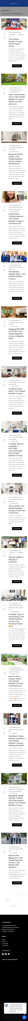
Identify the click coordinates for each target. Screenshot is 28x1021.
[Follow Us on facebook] (3, 954)
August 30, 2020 (15, 611)
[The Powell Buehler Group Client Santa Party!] (14, 24)
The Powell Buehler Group (15, 32)
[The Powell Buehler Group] (14, 3)
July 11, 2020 (14, 853)
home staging (12, 322)
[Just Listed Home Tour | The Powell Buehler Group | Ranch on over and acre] (14, 79)
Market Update (19, 267)
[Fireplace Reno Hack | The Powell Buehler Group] (14, 371)
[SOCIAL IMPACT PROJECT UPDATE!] (14, 542)
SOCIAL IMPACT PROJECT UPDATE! (16, 559)
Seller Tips (18, 669)
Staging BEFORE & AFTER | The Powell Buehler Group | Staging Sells (16, 333)
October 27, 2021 (15, 151)
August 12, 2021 (12, 269)
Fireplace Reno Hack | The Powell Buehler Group (17, 391)
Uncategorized (17, 671)
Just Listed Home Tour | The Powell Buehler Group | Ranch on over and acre (17, 99)
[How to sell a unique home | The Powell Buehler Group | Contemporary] (14, 659)
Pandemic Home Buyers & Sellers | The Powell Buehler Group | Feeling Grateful (17, 740)
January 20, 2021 (15, 386)
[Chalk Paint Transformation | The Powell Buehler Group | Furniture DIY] (14, 197)
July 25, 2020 (14, 793)
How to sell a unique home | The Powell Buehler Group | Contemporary (16, 681)
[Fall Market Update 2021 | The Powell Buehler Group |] (14, 256)
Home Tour (20, 90)
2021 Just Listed (13, 382)
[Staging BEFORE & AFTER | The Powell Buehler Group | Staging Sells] (14, 312)
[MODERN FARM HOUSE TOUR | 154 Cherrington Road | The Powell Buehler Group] (14, 778)
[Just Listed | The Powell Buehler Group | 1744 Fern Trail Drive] (14, 488)
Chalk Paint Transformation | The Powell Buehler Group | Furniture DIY (16, 218)
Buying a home (13, 267)
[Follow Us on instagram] (6, 954)
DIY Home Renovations (14, 207)
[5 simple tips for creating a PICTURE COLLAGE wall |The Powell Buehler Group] (14, 426)
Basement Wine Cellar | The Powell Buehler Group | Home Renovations (16, 159)
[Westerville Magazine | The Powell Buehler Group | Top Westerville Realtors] (14, 838)
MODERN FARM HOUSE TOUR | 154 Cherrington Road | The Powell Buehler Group (17, 800)
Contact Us (5, 945)
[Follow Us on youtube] (9, 954)
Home (3, 939)
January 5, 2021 (15, 503)
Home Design (12, 147)
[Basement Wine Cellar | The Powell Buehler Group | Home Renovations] (14, 137)
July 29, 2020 (14, 733)
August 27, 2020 (15, 673)
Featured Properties (14, 90)
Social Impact (12, 34)
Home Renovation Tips (16, 209)
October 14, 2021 (15, 211)
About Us (4, 941)
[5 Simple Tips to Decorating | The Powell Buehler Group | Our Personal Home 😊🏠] (14, 595)
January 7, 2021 (15, 441)
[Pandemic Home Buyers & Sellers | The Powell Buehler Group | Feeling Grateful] (14, 719)
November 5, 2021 (15, 91)
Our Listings (5, 943)
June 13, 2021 (14, 326)
